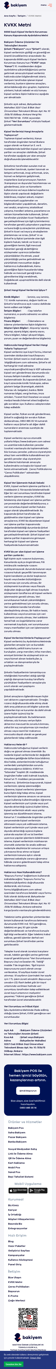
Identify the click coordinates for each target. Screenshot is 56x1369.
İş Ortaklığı (14, 1214)
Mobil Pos (14, 1167)
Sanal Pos (14, 1172)
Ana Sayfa (9, 15)
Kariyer (12, 1210)
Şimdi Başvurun (28, 1090)
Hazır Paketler (17, 1246)
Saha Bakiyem (16, 1132)
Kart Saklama (16, 1163)
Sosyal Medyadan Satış (22, 1149)
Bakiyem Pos (16, 1128)
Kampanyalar (16, 1255)
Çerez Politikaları (18, 1286)
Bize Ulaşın (14, 1277)
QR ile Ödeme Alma (19, 1158)
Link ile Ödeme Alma (20, 1153)
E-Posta (13, 1296)
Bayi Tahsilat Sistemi (20, 1176)
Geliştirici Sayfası (19, 1250)
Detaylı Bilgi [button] (35, 1358)
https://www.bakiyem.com (28, 441)
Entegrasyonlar (17, 1228)
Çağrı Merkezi (16, 1300)
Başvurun (14, 1291)
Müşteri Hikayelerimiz (21, 1219)
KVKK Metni (15, 1282)
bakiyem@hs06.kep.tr (22, 369)
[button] (13, 1364)
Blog (11, 1241)
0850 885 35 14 (28, 1107)
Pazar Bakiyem (17, 1137)
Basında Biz (15, 1223)
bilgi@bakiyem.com (16, 362)
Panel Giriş (14, 1264)
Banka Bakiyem (17, 1141)
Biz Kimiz (13, 1205)
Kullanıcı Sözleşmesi (20, 1259)
